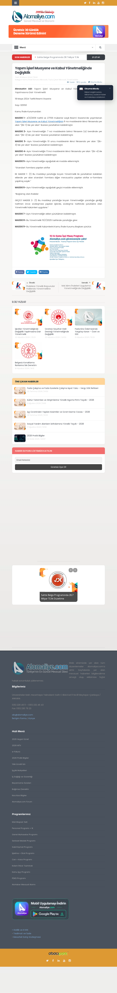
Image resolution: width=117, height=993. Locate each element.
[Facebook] (89, 3)
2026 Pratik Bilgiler (36, 435)
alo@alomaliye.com (22, 714)
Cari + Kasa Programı (22, 859)
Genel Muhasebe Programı (24, 834)
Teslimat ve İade (22, 933)
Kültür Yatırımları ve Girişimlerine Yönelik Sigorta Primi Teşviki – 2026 (60, 400)
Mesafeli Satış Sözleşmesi (27, 936)
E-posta (82, 82)
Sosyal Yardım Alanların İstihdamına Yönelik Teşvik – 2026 (55, 423)
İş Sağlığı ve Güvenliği (22, 776)
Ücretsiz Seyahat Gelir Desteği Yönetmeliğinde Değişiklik (57, 331)
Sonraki (85, 282)
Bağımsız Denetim (20, 789)
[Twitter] (85, 3)
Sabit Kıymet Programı (22, 847)
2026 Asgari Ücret (20, 739)
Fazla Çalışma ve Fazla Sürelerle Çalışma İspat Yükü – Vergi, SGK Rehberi (62, 388)
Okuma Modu (96, 82)
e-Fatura (16, 751)
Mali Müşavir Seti (19, 822)
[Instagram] (103, 3)
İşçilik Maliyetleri (19, 770)
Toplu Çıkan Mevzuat (57, 79)
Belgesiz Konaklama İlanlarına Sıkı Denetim (26, 364)
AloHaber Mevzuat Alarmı (23, 884)
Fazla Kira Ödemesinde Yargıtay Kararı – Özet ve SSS (87, 331)
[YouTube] (98, 3)
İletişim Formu (19, 718)
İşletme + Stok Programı (23, 853)
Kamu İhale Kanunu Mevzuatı (35, 79)
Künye (32, 718)
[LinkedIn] (94, 3)
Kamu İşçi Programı (21, 872)
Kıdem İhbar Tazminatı (22, 865)
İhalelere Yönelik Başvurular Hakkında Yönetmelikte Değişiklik (40, 289)
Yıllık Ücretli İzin (18, 764)
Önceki (32, 282)
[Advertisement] (58, 518)
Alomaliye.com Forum (22, 801)
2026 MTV (16, 745)
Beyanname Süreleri (21, 783)
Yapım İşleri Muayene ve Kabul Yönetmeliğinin (39, 121)
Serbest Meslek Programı (23, 840)
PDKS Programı (19, 878)
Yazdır (72, 82)
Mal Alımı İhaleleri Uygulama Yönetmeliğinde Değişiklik (76, 287)
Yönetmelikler (72, 79)
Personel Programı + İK (22, 828)
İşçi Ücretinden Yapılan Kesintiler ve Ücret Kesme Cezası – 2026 (58, 411)
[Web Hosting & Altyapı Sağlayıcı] (58, 953)
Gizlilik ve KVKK (20, 929)
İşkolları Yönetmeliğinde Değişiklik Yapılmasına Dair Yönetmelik (28, 331)
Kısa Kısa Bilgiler (19, 795)
